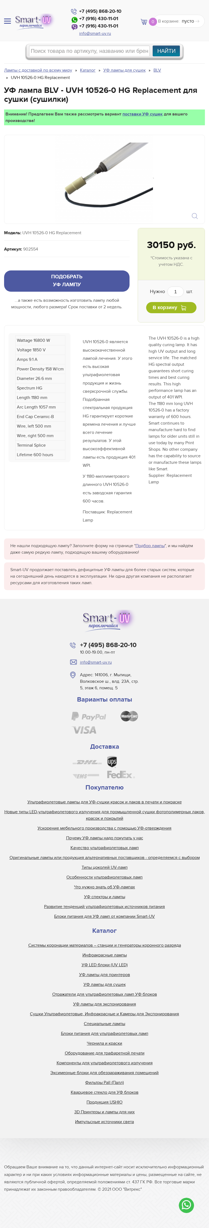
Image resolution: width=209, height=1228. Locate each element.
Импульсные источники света (104, 1122)
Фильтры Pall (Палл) (104, 1082)
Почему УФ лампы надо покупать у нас (104, 838)
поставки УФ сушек (142, 114)
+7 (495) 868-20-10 (100, 11)
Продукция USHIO (104, 1102)
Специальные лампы (104, 1023)
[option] (104, 179)
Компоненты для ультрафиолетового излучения (105, 1063)
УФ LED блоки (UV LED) (105, 965)
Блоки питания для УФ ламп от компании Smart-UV (104, 916)
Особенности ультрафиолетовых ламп (104, 877)
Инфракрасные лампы (104, 955)
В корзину (165, 307)
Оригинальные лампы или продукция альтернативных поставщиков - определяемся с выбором (105, 857)
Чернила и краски (104, 1043)
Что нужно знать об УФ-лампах (104, 887)
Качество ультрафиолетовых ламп (104, 848)
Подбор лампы (150, 546)
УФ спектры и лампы (104, 897)
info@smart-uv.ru (95, 33)
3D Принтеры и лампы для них (104, 1112)
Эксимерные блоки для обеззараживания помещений (104, 1072)
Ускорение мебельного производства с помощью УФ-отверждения (104, 828)
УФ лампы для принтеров (104, 974)
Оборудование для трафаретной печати (105, 1053)
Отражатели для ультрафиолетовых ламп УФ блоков (104, 994)
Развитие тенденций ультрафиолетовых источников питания (104, 906)
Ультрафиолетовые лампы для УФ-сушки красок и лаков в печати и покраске (104, 802)
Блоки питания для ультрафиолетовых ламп (104, 1033)
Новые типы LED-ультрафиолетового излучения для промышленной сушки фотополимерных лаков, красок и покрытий (104, 815)
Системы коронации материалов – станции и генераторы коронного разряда (104, 945)
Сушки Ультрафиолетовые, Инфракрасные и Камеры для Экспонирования (104, 1014)
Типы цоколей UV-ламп (105, 867)
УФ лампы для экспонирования (104, 1004)
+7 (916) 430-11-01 (98, 19)
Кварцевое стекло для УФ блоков (105, 1092)
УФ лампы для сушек (105, 984)
